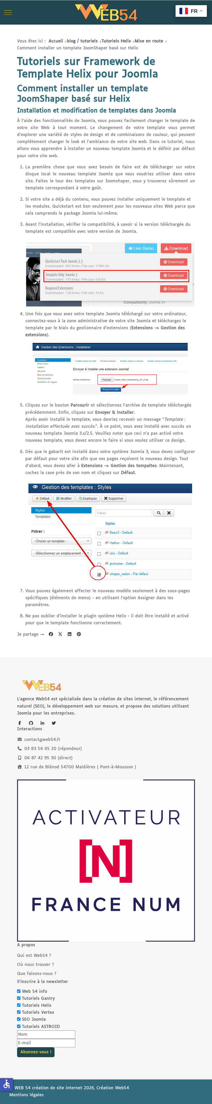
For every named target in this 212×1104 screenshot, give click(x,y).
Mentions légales (26, 1095)
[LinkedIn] (69, 634)
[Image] (106, 860)
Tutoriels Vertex (38, 1012)
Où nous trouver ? (35, 965)
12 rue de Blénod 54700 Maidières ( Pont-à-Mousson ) (80, 767)
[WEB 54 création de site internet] (106, 12)
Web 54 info (34, 991)
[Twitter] (53, 723)
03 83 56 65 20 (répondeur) (53, 749)
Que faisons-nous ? (36, 974)
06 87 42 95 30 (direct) (48, 758)
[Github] (31, 723)
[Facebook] (51, 634)
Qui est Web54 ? (34, 955)
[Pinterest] (78, 634)
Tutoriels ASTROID (41, 1027)
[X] (60, 634)
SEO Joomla (34, 1019)
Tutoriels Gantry (38, 998)
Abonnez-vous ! (35, 1052)
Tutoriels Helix (36, 1005)
